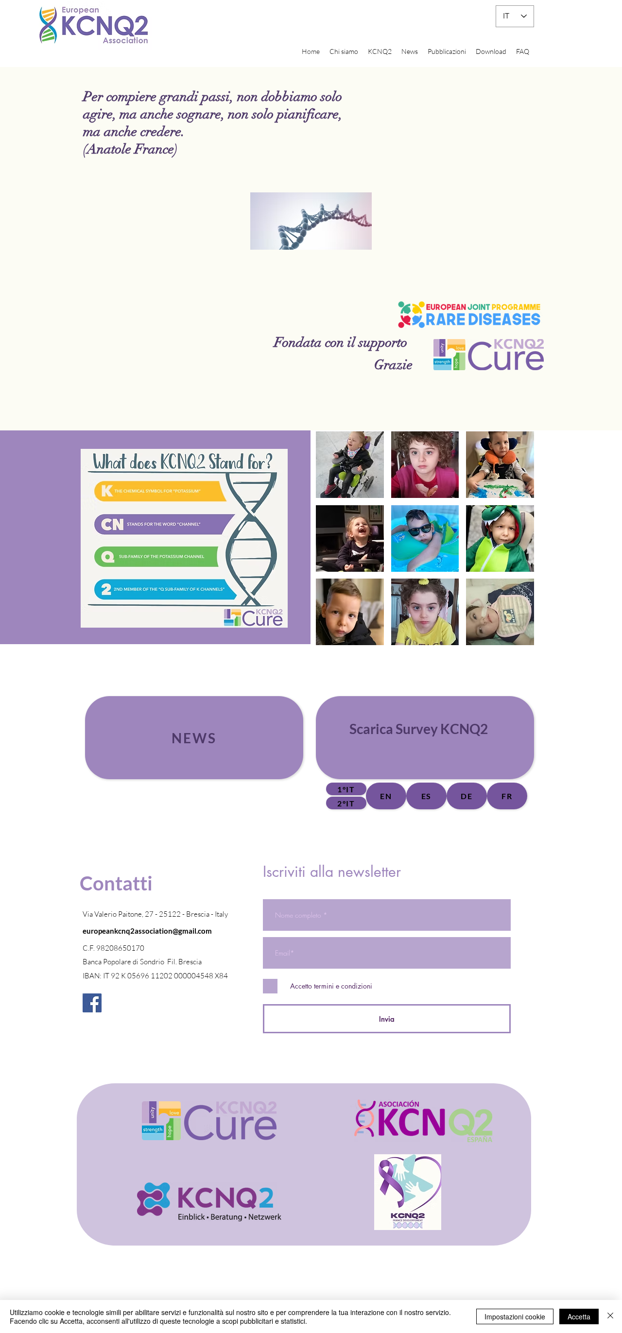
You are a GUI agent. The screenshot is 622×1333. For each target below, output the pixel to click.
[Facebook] (92, 1002)
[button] (350, 464)
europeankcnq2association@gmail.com (147, 930)
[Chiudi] (610, 1316)
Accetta (579, 1316)
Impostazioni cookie (514, 1316)
